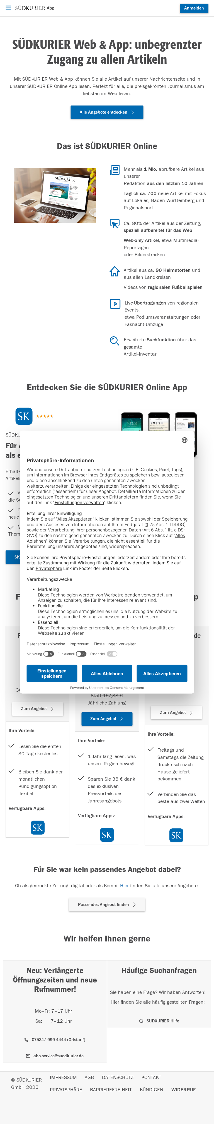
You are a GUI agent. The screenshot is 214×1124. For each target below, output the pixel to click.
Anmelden (194, 8)
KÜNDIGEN (151, 1089)
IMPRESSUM (63, 1077)
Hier (124, 886)
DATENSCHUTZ (117, 1077)
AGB (89, 1077)
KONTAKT (151, 1077)
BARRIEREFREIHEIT (111, 1089)
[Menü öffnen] (7, 8)
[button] (107, 112)
